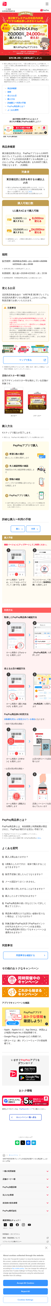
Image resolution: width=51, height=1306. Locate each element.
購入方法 (11, 99)
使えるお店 (12, 96)
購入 (18, 529)
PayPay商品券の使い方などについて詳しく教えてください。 (25, 904)
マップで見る (25, 360)
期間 (9, 92)
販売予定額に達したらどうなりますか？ (24, 874)
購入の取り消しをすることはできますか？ (25, 889)
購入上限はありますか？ (16, 857)
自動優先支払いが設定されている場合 (19, 719)
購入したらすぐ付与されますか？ (21, 896)
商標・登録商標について (11, 1238)
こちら (30, 191)
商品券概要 (12, 88)
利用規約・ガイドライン (11, 1234)
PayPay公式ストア (26, 1109)
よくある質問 (12, 110)
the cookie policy (18, 1268)
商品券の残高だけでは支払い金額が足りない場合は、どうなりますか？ (25, 914)
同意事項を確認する (25, 955)
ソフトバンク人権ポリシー (12, 1241)
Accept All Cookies (25, 1283)
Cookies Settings (25, 1300)
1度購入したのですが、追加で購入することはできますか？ (25, 865)
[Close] (46, 1247)
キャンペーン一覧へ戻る (26, 1117)
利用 (33, 529)
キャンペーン (13, 1155)
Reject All (25, 1291)
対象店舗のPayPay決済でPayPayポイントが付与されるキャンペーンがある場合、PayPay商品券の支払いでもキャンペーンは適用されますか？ (25, 927)
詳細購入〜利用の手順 (16, 103)
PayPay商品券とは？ (16, 106)
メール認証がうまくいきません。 (21, 881)
